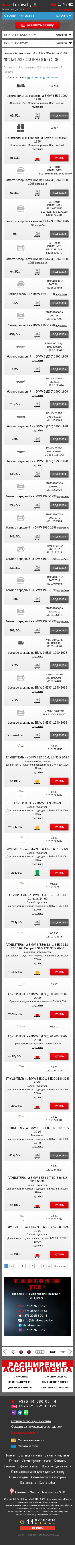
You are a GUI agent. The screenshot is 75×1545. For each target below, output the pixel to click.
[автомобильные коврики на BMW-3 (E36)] (20, 128)
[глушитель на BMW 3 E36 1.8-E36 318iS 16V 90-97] (20, 1118)
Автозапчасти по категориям (48, 1477)
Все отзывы (37, 1527)
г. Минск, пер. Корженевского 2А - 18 (40, 1492)
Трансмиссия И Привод (55, 1382)
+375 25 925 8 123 (35, 1306)
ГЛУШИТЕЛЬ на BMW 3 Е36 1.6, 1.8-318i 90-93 (37, 757)
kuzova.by (16, 4)
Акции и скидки (18, 1477)
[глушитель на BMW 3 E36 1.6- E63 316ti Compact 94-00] (20, 885)
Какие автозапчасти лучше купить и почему (37, 1471)
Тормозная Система (55, 1376)
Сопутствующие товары (36, 1460)
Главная (10, 1455)
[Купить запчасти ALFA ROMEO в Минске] (21, 1351)
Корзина (53, 4)
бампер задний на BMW (24, 294)
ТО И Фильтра (20, 1376)
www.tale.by (53, 1535)
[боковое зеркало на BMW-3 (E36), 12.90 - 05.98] (20, 643)
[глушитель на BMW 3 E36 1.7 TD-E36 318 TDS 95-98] (20, 1168)
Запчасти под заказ (57, 1455)
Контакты (60, 1460)
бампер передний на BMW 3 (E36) (30, 356)
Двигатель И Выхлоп (20, 1387)
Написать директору (24, 1432)
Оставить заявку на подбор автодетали (36, 1426)
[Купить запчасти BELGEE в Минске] (52, 1351)
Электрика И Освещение (55, 1387)
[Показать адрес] (35, 4)
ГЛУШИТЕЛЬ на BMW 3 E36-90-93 (37, 803)
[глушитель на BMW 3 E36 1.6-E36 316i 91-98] (20, 839)
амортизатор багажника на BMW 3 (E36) (33, 180)
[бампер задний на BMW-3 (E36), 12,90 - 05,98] (20, 284)
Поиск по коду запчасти (56, 1466)
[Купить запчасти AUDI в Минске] (40, 1351)
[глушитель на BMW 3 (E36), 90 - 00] (20, 984)
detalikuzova (32, 1325)
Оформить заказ (29, 1466)
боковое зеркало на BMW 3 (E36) (30, 652)
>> (49, 1266)
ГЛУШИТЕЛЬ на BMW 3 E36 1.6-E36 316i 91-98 (37, 849)
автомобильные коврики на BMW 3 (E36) (33, 137)
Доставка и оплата (30, 1455)
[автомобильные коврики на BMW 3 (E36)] (20, 86)
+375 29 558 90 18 (35, 1315)
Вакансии (9, 1466)
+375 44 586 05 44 (35, 1311)
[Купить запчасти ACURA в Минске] (13, 1351)
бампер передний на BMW (24, 496)
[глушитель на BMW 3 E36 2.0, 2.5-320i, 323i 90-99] (20, 1217)
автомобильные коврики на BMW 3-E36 (33, 95)
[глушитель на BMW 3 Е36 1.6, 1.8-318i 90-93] (20, 748)
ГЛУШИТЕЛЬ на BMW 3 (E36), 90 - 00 (33, 994)
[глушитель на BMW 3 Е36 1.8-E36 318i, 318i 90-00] (20, 1069)
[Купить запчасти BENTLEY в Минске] (63, 1351)
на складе (36, 77)
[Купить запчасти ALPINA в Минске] (29, 1351)
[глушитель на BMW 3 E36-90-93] (20, 793)
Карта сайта (47, 1482)
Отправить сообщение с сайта (31, 1421)
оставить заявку (40, 25)
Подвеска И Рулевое (20, 1382)
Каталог (14, 1460)
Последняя (60, 1266)
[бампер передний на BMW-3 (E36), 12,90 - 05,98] (20, 486)
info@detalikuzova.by (38, 1320)
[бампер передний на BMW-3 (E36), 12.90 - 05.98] (20, 347)
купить (59, 157)
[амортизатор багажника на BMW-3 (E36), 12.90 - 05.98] (20, 170)
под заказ (51, 77)
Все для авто (28, 1482)
